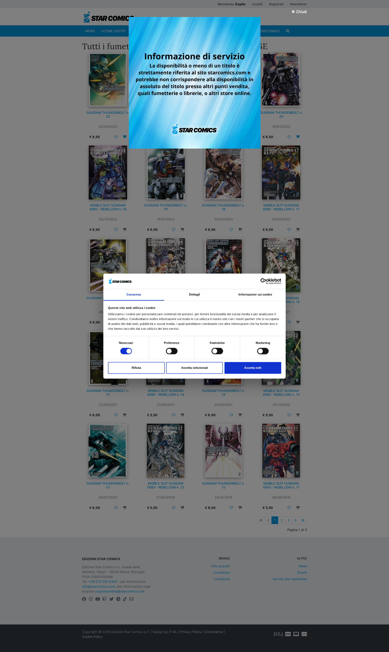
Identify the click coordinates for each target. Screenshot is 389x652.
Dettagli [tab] (194, 294)
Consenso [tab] (133, 294)
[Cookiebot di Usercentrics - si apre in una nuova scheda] (263, 281)
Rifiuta (136, 368)
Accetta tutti (252, 368)
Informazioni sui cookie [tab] (255, 294)
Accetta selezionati (194, 368)
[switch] (171, 351)
